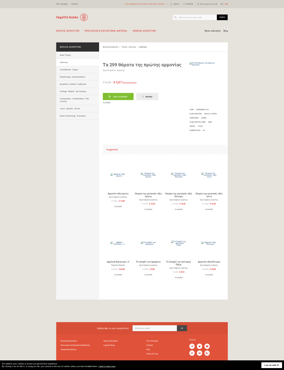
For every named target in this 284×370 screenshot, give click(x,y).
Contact (74, 4)
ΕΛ (222, 4)
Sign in (176, 4)
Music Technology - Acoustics (73, 116)
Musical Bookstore (68, 31)
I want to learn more (106, 366)
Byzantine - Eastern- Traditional (73, 84)
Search (222, 17)
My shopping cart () (208, 4)
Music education (213, 30)
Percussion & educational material (106, 31)
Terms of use (152, 354)
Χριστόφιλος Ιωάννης (114, 70)
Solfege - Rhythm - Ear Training (73, 91)
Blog (226, 30)
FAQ (148, 349)
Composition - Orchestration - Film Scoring (74, 100)
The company (62, 4)
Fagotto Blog (109, 345)
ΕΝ (227, 4)
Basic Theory (65, 55)
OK (182, 328)
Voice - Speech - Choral (70, 108)
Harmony (64, 62)
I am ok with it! (271, 365)
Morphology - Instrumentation (72, 77)
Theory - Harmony (129, 47)
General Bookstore (144, 31)
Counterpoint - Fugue (69, 69)
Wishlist (189, 4)
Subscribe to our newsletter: (113, 328)
